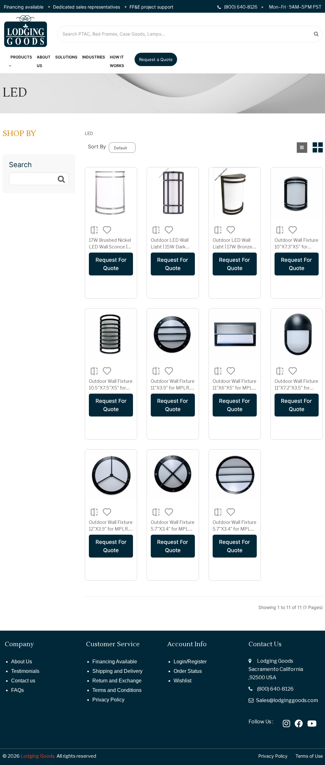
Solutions (66, 57)
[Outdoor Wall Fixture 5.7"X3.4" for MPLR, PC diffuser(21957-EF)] (173, 475)
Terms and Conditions (117, 690)
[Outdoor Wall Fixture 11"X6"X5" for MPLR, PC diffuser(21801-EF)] (235, 334)
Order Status (188, 671)
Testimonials (25, 671)
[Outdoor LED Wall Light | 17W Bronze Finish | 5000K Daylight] (235, 193)
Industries (93, 57)
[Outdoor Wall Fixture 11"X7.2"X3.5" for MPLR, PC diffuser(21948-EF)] (296, 334)
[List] (302, 147)
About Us (21, 661)
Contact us (23, 680)
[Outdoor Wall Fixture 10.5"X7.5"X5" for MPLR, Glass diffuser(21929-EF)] (111, 334)
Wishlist (182, 680)
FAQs (17, 690)
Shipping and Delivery (117, 671)
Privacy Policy (108, 699)
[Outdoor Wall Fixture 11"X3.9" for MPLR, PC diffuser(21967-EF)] (173, 334)
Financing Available (114, 661)
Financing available (23, 7)
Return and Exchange (117, 680)
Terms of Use (309, 756)
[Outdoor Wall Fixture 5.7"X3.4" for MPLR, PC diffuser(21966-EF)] (235, 475)
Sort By (97, 146)
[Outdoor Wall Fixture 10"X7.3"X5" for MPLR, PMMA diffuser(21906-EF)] (296, 193)
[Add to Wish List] (107, 229)
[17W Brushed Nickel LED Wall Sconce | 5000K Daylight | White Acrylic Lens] (111, 193)
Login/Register (190, 661)
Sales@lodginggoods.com (287, 700)
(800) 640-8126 (275, 689)
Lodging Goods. (38, 756)
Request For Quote (111, 264)
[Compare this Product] (94, 229)
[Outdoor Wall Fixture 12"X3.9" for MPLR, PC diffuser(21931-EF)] (111, 475)
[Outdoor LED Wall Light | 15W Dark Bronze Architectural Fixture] (173, 193)
